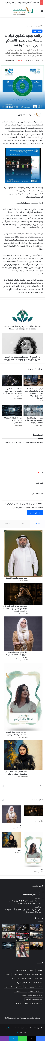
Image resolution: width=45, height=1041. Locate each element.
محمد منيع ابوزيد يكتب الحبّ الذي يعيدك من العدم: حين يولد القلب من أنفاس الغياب (15, 608)
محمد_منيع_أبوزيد (20, 991)
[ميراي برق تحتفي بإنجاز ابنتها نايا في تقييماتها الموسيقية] (22, 949)
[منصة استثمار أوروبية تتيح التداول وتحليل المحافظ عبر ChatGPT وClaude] (36, 935)
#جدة (7, 974)
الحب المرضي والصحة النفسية (16, 578)
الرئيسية (38, 26)
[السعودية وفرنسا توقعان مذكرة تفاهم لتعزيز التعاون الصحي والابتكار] (8, 935)
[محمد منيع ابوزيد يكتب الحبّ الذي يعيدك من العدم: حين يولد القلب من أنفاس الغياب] (23, 594)
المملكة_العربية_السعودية (13, 987)
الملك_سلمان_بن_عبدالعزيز (33, 987)
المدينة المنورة (37, 983)
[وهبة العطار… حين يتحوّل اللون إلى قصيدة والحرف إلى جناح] (23, 755)
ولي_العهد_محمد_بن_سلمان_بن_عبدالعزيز (29, 1003)
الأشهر (37, 524)
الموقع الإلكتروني (37, 493)
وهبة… (18, 850)
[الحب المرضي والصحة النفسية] (23, 553)
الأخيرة (23, 524)
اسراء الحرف (8, 1028)
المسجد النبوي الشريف (23, 983)
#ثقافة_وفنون (17, 974)
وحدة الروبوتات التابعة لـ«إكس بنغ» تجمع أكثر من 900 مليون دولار (33, 420)
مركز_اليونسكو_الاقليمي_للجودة (32, 995)
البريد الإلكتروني (37, 483)
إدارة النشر (39, 60)
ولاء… (41, 869)
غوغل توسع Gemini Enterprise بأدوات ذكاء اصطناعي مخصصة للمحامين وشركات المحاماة (34, 393)
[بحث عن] (42, 12)
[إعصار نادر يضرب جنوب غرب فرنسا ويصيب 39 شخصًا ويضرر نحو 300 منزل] (8, 927)
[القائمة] (3, 12)
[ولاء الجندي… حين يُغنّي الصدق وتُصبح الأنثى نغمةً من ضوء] (23, 697)
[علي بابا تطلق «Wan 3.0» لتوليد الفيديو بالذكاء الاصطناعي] (12, 410)
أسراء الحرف (15, 978)
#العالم (31, 970)
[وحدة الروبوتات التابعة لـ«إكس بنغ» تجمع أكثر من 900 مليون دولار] (33, 410)
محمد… (40, 819)
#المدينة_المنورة (21, 970)
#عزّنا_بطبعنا (38, 978)
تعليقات (8, 524)
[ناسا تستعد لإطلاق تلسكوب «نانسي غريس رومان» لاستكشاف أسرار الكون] (12, 380)
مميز (18, 1032)
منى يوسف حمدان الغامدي (34, 999)
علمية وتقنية (30, 26)
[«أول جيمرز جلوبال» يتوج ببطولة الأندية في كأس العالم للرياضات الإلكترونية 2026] (36, 946)
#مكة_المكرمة (26, 978)
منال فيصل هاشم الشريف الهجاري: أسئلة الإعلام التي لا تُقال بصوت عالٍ (16, 654)
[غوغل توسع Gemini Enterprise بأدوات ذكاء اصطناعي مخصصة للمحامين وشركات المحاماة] (33, 380)
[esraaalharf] (22, 11)
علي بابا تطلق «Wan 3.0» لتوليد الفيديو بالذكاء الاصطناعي (12, 420)
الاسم (40, 473)
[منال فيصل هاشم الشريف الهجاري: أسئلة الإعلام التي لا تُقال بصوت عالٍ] (23, 633)
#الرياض (39, 970)
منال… (19, 825)
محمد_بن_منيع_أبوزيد (35, 991)
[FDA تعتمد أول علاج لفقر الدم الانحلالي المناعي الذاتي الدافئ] (22, 936)
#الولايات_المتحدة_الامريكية (33, 974)
